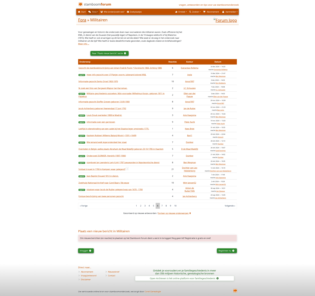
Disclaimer (86, 279)
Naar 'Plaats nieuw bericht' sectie (107, 53)
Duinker (189, 142)
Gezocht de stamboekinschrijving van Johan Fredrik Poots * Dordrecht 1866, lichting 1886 (120, 68)
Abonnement (87, 271)
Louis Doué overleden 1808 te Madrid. (104, 115)
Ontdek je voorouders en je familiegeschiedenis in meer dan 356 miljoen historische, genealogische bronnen (184, 272)
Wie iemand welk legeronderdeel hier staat (107, 142)
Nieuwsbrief (113, 271)
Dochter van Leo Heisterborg (220, 171)
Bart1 (189, 135)
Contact (111, 275)
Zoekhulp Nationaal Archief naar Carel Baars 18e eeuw (104, 182)
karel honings (221, 150)
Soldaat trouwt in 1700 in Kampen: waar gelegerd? (102, 169)
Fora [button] (94, 11)
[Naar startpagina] (235, 290)
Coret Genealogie (153, 291)
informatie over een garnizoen (101, 122)
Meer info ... (83, 43)
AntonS (220, 137)
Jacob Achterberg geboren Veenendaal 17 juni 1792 (102, 108)
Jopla (189, 74)
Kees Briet (189, 128)
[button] (181, 12)
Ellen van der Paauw (220, 96)
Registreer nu (225, 250)
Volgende (229, 205)
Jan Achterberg (190, 196)
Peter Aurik (189, 122)
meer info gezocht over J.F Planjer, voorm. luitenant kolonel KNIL (116, 74)
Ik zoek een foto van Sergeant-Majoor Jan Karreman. (103, 88)
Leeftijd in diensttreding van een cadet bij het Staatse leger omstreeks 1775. (114, 128)
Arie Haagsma (189, 115)
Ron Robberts (221, 83)
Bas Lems (220, 110)
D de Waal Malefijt (189, 149)
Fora (82, 19)
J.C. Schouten (190, 88)
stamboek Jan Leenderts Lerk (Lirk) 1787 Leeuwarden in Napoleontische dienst (123, 162)
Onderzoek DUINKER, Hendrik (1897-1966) (106, 155)
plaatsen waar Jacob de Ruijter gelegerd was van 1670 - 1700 (115, 189)
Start (83, 11)
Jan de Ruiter (190, 108)
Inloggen (84, 250)
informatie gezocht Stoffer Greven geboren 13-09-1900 (104, 101)
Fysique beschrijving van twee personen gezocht (101, 196)
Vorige (84, 205)
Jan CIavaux (220, 191)
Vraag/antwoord (88, 275)
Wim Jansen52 (189, 182)
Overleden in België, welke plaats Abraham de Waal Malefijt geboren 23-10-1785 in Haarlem (121, 149)
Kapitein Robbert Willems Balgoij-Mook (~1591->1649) (111, 135)
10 (175, 205)
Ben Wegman (221, 76)
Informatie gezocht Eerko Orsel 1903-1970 (98, 81)
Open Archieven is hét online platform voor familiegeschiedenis (183, 278)
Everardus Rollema (189, 68)
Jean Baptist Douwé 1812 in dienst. (103, 176)
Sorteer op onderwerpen (173, 213)
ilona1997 (189, 81)
